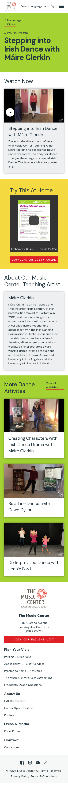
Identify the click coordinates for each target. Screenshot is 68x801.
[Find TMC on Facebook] (22, 763)
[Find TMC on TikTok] (46, 763)
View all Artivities (52, 385)
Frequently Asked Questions (23, 685)
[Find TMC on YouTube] (38, 763)
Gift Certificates (14, 701)
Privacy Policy (20, 776)
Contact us (11, 747)
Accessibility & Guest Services (24, 664)
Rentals (9, 715)
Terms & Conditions (44, 776)
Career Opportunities (18, 708)
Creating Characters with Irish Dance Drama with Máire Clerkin (32, 445)
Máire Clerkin (21, 298)
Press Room (12, 731)
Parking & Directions (17, 657)
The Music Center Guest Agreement (28, 678)
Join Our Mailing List (34, 639)
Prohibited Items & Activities (23, 671)
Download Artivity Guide (34, 260)
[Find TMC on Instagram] (30, 763)
